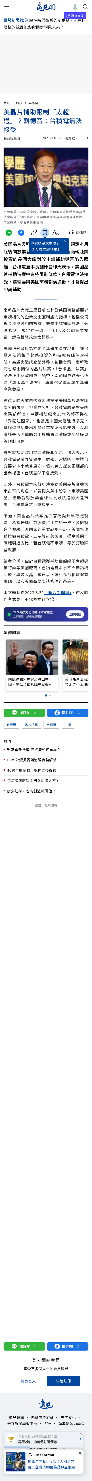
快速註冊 (63, 1380)
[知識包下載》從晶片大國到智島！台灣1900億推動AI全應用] (17, 1461)
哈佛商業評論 (42, 1417)
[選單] (6, 6)
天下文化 (68, 1417)
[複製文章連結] (33, 233)
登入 (34, 249)
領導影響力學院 (72, 1423)
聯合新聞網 (12, 138)
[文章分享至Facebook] (21, 233)
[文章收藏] (45, 232)
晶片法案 (31, 724)
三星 (68, 724)
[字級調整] (55, 233)
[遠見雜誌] (46, 6)
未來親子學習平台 (22, 1423)
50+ (47, 1423)
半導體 (33, 103)
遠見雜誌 (16, 1417)
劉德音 (11, 724)
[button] (46, 695)
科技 (19, 103)
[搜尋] (85, 6)
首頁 (7, 103)
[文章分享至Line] (8, 233)
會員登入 (28, 1381)
